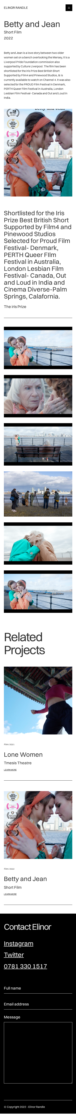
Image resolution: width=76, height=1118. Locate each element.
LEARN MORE (10, 769)
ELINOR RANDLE (16, 7)
